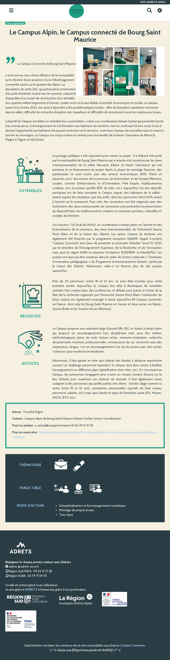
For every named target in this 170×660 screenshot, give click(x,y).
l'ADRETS (31, 589)
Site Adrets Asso (153, 2)
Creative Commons (132, 645)
